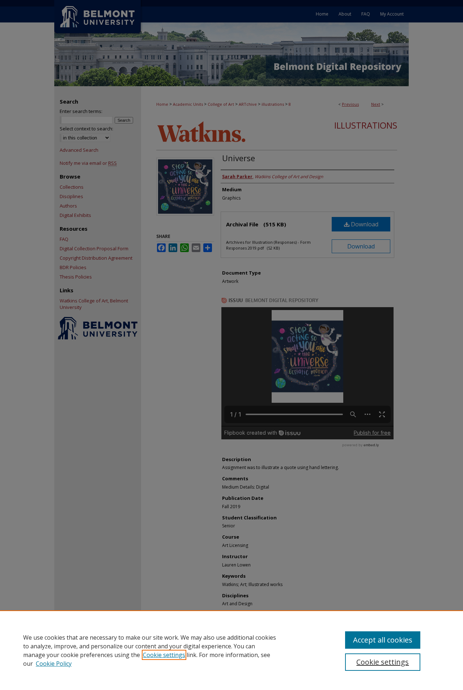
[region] (231, 650)
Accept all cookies (382, 640)
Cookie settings (164, 655)
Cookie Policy (54, 664)
